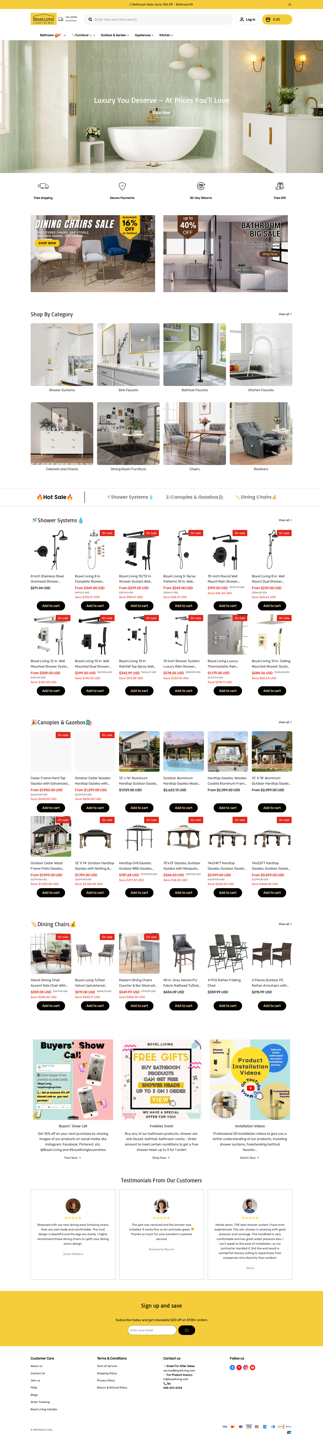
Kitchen (164, 35)
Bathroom (47, 35)
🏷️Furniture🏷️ (82, 35)
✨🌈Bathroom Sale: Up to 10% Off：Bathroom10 (159, 4)
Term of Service (107, 1366)
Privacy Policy (106, 1380)
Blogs (34, 1395)
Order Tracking (40, 1402)
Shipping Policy (107, 1373)
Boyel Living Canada (44, 1409)
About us (36, 1366)
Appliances (143, 35)
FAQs (34, 1387)
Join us (35, 1380)
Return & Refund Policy (112, 1387)
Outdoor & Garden (113, 35)
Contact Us (38, 1373)
